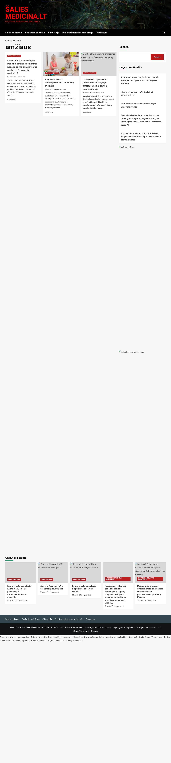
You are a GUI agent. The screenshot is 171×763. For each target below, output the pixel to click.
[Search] (164, 32)
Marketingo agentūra (19, 637)
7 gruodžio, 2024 (60, 89)
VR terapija (53, 32)
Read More (11, 100)
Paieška (124, 46)
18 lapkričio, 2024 (98, 93)
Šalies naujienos (13, 32)
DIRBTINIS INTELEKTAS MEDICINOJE (114, 578)
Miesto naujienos (107, 637)
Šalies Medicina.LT (26, 12)
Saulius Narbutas (124, 637)
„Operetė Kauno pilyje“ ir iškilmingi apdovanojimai (137, 93)
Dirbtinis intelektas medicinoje (77, 32)
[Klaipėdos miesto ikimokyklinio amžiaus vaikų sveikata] (61, 64)
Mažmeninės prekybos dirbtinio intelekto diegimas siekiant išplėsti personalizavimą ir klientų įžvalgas (141, 136)
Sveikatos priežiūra (35, 32)
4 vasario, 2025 (21, 77)
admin (11, 77)
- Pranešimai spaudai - (21, 640)
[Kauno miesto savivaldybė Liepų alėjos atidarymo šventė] (85, 572)
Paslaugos (101, 32)
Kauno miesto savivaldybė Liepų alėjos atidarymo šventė (138, 105)
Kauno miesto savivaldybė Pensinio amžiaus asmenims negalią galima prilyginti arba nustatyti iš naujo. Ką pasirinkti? (22, 67)
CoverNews (78, 631)
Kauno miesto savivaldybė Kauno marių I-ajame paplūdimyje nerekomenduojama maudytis (139, 80)
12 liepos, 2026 (21, 601)
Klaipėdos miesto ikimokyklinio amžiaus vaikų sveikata (59, 82)
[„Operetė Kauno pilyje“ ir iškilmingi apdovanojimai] (53, 572)
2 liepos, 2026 (118, 606)
